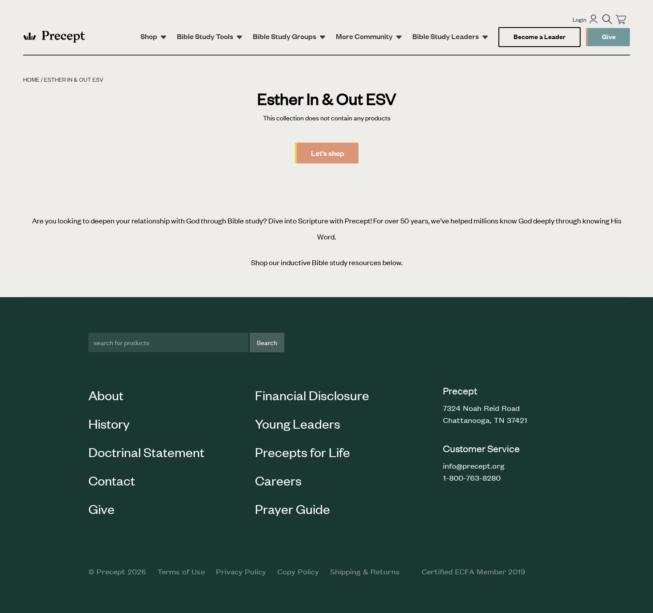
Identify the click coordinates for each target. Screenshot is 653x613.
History (109, 423)
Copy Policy (298, 571)
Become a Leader (539, 36)
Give (609, 36)
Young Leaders (297, 423)
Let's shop (327, 153)
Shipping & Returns (365, 571)
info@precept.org (474, 465)
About (105, 395)
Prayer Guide (292, 509)
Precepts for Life (302, 452)
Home (31, 79)
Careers (278, 480)
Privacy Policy (241, 571)
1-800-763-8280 (472, 477)
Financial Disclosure (312, 395)
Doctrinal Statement (146, 452)
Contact (111, 480)
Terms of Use (181, 571)
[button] (607, 19)
